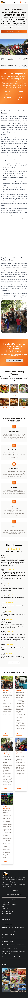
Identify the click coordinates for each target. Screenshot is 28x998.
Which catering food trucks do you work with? (11, 931)
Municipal (14, 899)
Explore (5, 733)
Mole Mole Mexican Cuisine (11, 181)
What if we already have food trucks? (9, 948)
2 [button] (12, 662)
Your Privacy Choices (6, 913)
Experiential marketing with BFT (14, 894)
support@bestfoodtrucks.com (11, 902)
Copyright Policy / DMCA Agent (8, 911)
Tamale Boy (6, 175)
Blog (3, 906)
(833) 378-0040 (13, 904)
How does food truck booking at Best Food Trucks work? (13, 927)
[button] (18, 662)
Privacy (3, 910)
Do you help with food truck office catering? (11, 956)
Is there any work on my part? (8, 934)
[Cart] (20, 2)
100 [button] (15, 662)
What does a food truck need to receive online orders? (13, 944)
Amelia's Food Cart (8, 170)
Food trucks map (14, 890)
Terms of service (5, 908)
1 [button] (9, 662)
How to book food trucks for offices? (9, 924)
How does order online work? (8, 941)
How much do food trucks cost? (8, 937)
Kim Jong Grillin (21, 146)
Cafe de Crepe (6, 187)
